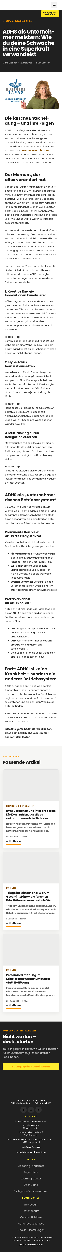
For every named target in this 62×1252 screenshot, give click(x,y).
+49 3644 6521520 (31, 1147)
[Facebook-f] (23, 1110)
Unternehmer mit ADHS (34, 150)
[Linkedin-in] (38, 1110)
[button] (54, 5)
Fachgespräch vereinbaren (31, 1066)
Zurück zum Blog (15, 20)
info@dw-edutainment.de (31, 1152)
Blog (29, 21)
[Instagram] (31, 1110)
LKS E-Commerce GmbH (31, 1244)
